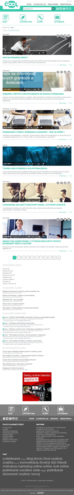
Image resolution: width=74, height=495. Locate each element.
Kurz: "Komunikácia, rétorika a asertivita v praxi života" (23, 341)
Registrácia (65, 4)
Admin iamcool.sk (20, 53)
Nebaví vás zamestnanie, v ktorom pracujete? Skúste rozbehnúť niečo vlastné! (32, 242)
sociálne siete (30, 470)
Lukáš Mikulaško (19, 163)
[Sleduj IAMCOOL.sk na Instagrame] (70, 9)
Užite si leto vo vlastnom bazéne (13, 304)
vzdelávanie (11, 458)
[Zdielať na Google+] (61, 35)
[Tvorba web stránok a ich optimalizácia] (37, 156)
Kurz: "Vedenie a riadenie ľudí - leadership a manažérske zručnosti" (27, 329)
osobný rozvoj (29, 474)
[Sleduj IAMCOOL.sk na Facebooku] (57, 9)
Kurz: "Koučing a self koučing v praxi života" (20, 323)
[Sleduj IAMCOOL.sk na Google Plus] (64, 9)
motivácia (10, 466)
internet (23, 459)
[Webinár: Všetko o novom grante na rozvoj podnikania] (37, 81)
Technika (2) (6, 281)
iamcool (16, 463)
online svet (51, 466)
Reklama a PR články (10, 440)
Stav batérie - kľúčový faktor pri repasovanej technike (20, 308)
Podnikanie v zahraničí (10, 109)
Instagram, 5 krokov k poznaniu (13, 368)
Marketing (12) (7, 273)
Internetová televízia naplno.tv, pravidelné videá (52, 440)
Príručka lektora (8, 436)
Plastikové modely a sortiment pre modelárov (51, 433)
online (37, 466)
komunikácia (29, 462)
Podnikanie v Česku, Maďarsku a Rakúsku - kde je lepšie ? (33, 132)
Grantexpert (17, 89)
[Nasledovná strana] (59, 258)
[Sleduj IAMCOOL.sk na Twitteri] (60, 9)
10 (54, 257)
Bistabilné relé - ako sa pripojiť (13, 299)
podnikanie (55, 470)
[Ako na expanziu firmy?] (37, 45)
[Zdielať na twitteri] (65, 35)
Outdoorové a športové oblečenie (47, 431)
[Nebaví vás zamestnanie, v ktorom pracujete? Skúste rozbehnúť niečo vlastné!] (37, 229)
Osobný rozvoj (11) (9, 275)
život (46, 458)
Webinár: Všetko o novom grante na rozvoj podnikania (33, 94)
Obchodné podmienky (10, 431)
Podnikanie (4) (7, 277)
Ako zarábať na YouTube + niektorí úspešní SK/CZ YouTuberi (23, 355)
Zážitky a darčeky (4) (9, 283)
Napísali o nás (7, 438)
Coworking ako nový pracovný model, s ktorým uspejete (34, 205)
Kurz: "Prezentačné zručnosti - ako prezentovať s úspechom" (25, 335)
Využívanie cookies (9, 441)
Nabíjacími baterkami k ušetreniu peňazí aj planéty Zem (21, 291)
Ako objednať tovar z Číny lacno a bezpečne (17, 364)
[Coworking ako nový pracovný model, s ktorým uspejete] (37, 192)
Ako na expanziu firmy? (15, 57)
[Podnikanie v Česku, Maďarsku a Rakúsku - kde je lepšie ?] (37, 119)
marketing (25, 466)
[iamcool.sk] (11, 4)
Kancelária (6, 34)
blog (30, 458)
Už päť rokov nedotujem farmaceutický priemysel (19, 360)
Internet (5, 145)
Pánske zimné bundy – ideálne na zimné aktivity (19, 295)
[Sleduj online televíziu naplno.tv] (37, 400)
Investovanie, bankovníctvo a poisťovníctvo (51, 427)
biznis (38, 458)
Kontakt (54, 419)
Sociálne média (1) (8, 279)
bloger (43, 470)
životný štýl (48, 462)
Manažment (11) (8, 271)
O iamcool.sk (39, 4)
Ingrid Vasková (19, 127)
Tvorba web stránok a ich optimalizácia (25, 168)
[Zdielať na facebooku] (58, 35)
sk (67, 1)
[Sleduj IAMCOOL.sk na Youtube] (67, 9)
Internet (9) (6, 269)
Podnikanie (6, 71)
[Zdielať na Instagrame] (68, 35)
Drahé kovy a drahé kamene (46, 434)
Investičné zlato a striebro (45, 429)
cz (70, 1)
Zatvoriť (40, 493)
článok (62, 462)
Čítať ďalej (62, 65)
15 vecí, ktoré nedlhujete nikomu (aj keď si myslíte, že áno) (22, 351)
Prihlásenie (53, 4)
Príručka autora (8, 434)
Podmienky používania (10, 433)
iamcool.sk (6, 27)
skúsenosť (10, 474)
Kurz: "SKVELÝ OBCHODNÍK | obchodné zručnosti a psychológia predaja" (30, 317)
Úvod (29, 4)
